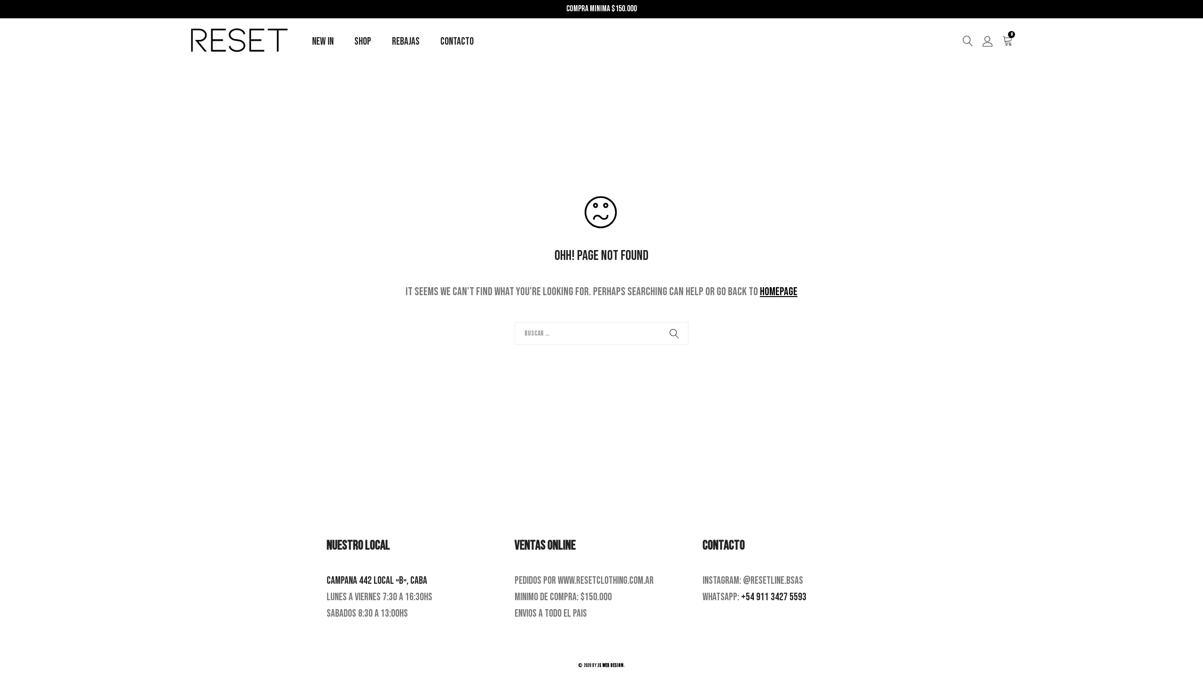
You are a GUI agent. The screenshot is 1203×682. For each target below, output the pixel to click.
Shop (362, 41)
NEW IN (323, 41)
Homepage (778, 291)
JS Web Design (611, 665)
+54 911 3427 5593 (773, 597)
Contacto (457, 41)
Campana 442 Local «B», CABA (377, 580)
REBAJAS (406, 41)
